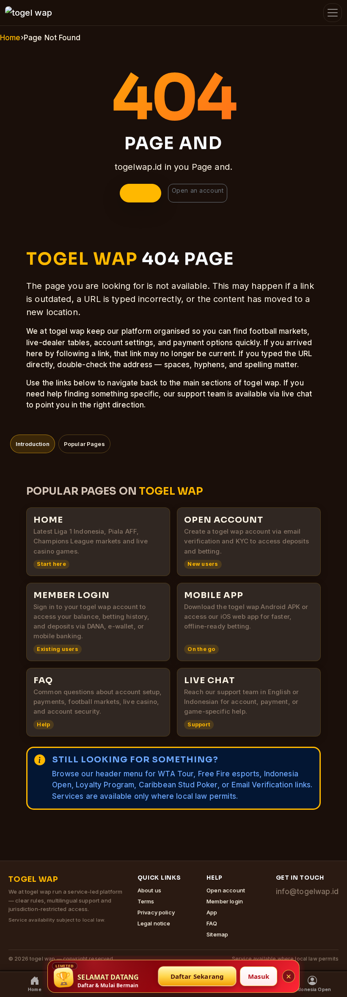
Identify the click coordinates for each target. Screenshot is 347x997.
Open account (226, 890)
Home (10, 37)
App (212, 912)
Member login (225, 901)
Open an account (197, 190)
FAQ (212, 923)
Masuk (258, 976)
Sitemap (217, 934)
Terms (146, 901)
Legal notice (154, 923)
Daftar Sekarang (197, 976)
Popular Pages (84, 443)
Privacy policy (156, 912)
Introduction (33, 443)
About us (149, 890)
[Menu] (332, 12)
